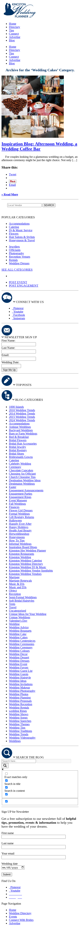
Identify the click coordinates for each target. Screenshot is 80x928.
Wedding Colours (19, 650)
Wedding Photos (18, 694)
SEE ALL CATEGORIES (17, 269)
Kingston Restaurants (21, 553)
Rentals (13, 260)
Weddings (15, 741)
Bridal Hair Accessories (23, 443)
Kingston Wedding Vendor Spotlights (31, 570)
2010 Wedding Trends (22, 410)
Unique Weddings (19, 617)
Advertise (14, 37)
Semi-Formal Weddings (23, 597)
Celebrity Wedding (20, 463)
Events (13, 916)
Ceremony (15, 467)
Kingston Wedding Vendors (25, 573)
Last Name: (8, 347)
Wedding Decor (18, 654)
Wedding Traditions (20, 731)
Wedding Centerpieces (22, 640)
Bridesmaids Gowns (21, 457)
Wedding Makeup (19, 687)
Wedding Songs (18, 717)
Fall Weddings (17, 503)
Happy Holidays (18, 527)
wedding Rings (18, 710)
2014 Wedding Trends (22, 413)
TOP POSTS (23, 384)
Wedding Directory (20, 913)
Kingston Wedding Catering (25, 560)
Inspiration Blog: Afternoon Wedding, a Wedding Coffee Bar (39, 146)
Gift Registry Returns (21, 517)
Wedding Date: (10, 362)
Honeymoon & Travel (22, 240)
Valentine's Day (18, 620)
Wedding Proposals (20, 700)
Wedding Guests (18, 674)
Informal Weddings (20, 543)
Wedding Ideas (17, 680)
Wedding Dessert (19, 657)
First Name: (8, 340)
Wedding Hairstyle (20, 677)
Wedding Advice (19, 627)
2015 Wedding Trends (22, 416)
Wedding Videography (22, 737)
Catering (14, 227)
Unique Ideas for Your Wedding (27, 614)
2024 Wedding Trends (22, 420)
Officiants (14, 250)
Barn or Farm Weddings (23, 433)
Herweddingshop (19, 533)
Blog (12, 40)
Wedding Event (18, 664)
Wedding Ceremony (21, 647)
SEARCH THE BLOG (30, 757)
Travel (12, 607)
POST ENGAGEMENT (23, 285)
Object (13, 590)
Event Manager (18, 500)
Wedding (14, 624)
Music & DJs (16, 583)
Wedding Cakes (18, 637)
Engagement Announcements (26, 490)
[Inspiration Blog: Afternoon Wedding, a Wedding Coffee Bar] (32, 136)
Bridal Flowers (17, 440)
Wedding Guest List (20, 670)
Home (12, 23)
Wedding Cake (17, 634)
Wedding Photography (22, 690)
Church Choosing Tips (22, 477)
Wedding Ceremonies (21, 644)
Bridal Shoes (16, 453)
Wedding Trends (18, 734)
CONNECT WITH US (30, 302)
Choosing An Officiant (22, 473)
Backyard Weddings (21, 430)
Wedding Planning (20, 697)
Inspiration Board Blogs (23, 547)
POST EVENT (18, 282)
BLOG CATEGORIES (29, 399)
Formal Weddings (19, 513)
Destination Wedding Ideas (25, 480)
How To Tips (17, 540)
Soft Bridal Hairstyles (21, 600)
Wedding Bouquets (20, 630)
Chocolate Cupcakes (21, 470)
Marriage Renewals (20, 580)
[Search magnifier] (5, 765)
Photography (16, 253)
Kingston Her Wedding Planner (27, 550)
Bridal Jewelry (17, 446)
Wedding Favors (18, 667)
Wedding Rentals (19, 707)
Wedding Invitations (21, 684)
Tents (12, 604)
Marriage (14, 577)
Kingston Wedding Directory (26, 563)
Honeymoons (17, 537)
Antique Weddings (20, 426)
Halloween (15, 520)
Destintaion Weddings (22, 483)
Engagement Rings (20, 497)
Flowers (13, 233)
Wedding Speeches (20, 720)
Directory (14, 27)
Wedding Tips (17, 727)
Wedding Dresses (19, 263)
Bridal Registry (18, 450)
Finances (14, 507)
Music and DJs (17, 587)
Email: (5, 355)
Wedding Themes (19, 724)
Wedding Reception (20, 704)
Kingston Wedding (20, 557)
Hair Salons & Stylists (22, 237)
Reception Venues (19, 256)
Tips (11, 30)
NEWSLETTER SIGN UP (20, 337)
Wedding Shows (18, 714)
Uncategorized (17, 610)
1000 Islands (16, 406)
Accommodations (19, 223)
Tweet (12, 174)
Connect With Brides (21, 920)
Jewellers (14, 246)
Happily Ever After (20, 523)
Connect (14, 33)
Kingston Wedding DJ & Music (27, 567)
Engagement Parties (20, 493)
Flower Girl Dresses (21, 510)
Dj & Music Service (20, 230)
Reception (15, 594)
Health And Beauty (20, 530)
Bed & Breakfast (19, 436)
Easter (12, 487)
